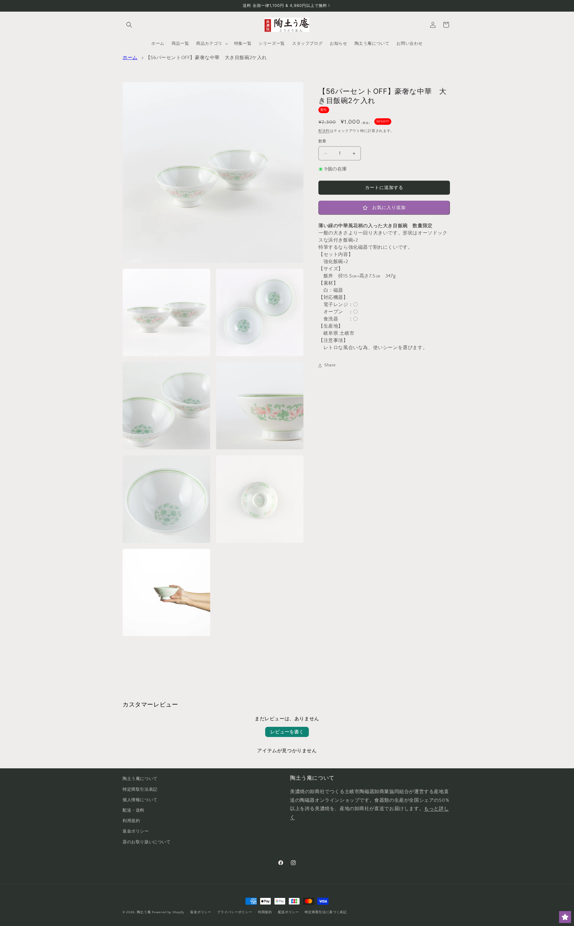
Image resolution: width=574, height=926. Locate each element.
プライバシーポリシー (234, 912)
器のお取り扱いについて (147, 842)
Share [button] (330, 365)
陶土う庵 (144, 912)
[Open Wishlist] (565, 917)
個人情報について (140, 800)
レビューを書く (287, 732)
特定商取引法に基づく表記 (325, 912)
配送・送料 (133, 810)
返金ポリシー (136, 831)
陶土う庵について (140, 778)
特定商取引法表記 (140, 789)
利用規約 (131, 820)
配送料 (324, 131)
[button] (129, 24)
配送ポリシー (288, 912)
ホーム (130, 57)
